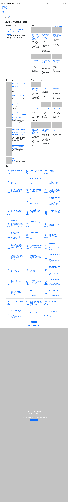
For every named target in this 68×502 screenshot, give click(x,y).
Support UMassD (44, 1)
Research (4, 8)
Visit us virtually (34, 420)
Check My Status (57, 1)
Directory (51, 1)
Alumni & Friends (4, 13)
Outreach (4, 10)
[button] (46, 84)
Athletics (4, 12)
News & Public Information (22, 80)
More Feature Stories (58, 80)
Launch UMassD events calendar (34, 325)
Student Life (4, 11)
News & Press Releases (12, 19)
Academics (4, 7)
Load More (34, 321)
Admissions (4, 6)
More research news (58, 26)
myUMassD (64, 1)
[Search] (60, 3)
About (4, 4)
